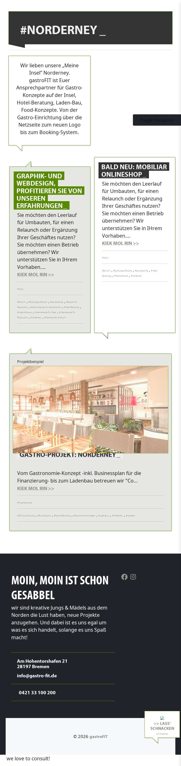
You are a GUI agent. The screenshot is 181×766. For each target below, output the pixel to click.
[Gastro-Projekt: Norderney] (90, 409)
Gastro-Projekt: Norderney (68, 454)
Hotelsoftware (25, 312)
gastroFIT (99, 736)
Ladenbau (104, 515)
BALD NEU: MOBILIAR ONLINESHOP (134, 170)
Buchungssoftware (38, 301)
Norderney (36, 317)
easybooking (57, 301)
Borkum (21, 301)
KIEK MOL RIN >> (35, 274)
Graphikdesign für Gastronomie (46, 307)
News (21, 289)
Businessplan (45, 515)
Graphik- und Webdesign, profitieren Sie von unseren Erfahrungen (49, 191)
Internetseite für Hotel (46, 312)
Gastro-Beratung (62, 515)
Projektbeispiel (25, 502)
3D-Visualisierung (26, 515)
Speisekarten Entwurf (55, 317)
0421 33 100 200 (156, 758)
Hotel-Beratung (72, 307)
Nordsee (131, 515)
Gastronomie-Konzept (85, 515)
